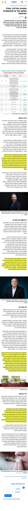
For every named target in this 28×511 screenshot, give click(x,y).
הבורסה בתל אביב (13, 476)
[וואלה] (14, 2)
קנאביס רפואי (24, 476)
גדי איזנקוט (24, 478)
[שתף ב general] (2, 2)
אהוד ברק (7, 476)
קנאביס (18, 476)
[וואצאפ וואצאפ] (5, 2)
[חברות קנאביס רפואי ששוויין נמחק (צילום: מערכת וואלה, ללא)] (14, 92)
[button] (22, 2)
